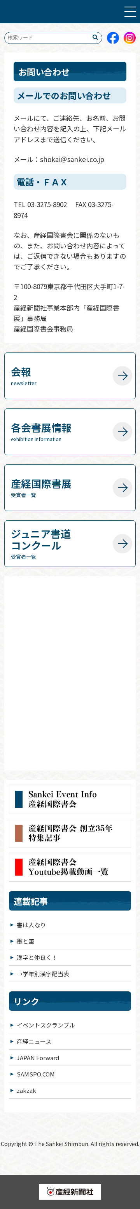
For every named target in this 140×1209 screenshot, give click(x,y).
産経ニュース (34, 1041)
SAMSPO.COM (36, 1074)
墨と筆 (25, 941)
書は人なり (31, 925)
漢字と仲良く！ (37, 957)
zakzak (26, 1090)
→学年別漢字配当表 (43, 974)
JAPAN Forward (38, 1058)
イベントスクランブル (46, 1025)
